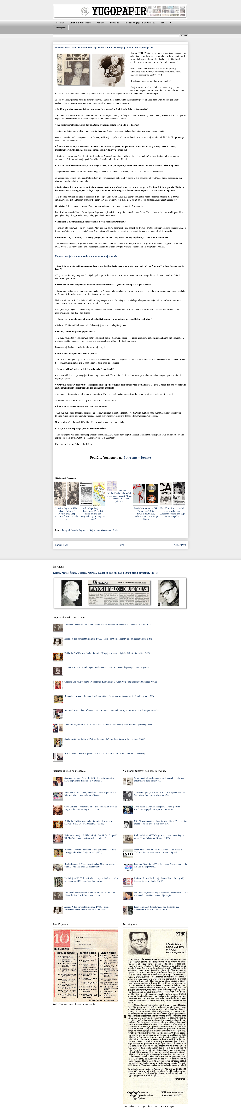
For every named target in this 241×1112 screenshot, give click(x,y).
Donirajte (114, 23)
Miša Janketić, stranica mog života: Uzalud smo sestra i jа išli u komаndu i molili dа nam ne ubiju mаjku (161, 894)
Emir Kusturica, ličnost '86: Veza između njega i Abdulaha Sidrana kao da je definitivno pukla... (172, 512)
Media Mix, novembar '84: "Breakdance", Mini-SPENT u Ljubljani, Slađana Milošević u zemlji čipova (146, 513)
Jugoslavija (83, 530)
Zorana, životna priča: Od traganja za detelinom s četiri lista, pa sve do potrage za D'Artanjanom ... (107, 667)
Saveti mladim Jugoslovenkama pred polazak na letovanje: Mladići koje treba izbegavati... (159, 779)
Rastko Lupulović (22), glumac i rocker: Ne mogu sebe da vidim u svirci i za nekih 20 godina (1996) (89, 865)
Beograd (66, 530)
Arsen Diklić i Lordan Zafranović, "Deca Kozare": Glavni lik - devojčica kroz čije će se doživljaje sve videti (111, 710)
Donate (146, 457)
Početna (60, 23)
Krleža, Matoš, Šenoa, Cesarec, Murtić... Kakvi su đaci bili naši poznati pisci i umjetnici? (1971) (105, 572)
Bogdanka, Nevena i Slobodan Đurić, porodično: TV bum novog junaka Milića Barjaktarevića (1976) (109, 695)
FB (162, 23)
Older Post (180, 544)
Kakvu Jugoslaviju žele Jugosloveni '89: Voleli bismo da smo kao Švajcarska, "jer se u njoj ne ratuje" (93, 513)
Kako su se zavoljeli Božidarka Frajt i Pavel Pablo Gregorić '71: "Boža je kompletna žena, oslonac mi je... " (90, 836)
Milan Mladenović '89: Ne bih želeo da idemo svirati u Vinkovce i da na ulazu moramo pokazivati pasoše (158, 851)
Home (121, 544)
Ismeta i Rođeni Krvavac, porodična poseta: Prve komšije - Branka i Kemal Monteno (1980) (104, 753)
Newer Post (61, 544)
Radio (115, 530)
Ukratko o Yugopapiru (80, 23)
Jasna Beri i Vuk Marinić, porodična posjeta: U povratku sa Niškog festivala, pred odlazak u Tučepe (90, 793)
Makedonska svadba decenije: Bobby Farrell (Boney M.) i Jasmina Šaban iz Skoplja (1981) (159, 879)
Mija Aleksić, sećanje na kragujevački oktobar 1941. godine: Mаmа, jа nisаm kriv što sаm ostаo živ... (160, 822)
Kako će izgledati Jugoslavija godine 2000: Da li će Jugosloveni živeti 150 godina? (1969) (156, 908)
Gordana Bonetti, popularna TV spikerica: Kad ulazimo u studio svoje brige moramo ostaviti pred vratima (110, 681)
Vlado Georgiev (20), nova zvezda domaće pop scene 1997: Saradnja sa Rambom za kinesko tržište (160, 793)
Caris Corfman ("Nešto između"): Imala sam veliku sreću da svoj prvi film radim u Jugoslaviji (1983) (90, 808)
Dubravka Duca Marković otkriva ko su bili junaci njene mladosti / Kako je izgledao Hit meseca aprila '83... (119, 496)
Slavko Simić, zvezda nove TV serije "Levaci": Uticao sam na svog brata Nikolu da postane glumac (108, 724)
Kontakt (100, 23)
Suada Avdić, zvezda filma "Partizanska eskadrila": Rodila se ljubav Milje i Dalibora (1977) (104, 738)
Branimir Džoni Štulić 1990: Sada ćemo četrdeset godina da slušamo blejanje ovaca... (160, 865)
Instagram (61, 28)
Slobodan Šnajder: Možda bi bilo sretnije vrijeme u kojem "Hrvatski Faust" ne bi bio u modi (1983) (107, 624)
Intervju (74, 530)
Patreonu (130, 457)
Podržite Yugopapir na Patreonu (140, 23)
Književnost (95, 530)
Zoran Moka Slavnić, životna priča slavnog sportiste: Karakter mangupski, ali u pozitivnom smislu (157, 808)
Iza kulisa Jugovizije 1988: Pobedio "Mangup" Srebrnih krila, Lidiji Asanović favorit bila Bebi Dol (66, 513)
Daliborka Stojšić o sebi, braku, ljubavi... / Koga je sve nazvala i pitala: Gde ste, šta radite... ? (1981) (108, 653)
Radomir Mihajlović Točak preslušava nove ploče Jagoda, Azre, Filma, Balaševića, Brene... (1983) (159, 836)
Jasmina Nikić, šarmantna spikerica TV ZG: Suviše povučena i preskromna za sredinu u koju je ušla (108, 638)
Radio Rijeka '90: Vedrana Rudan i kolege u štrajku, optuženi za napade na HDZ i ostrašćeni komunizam (91, 879)
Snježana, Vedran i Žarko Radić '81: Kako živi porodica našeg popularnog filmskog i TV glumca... (89, 779)
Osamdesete (106, 530)
